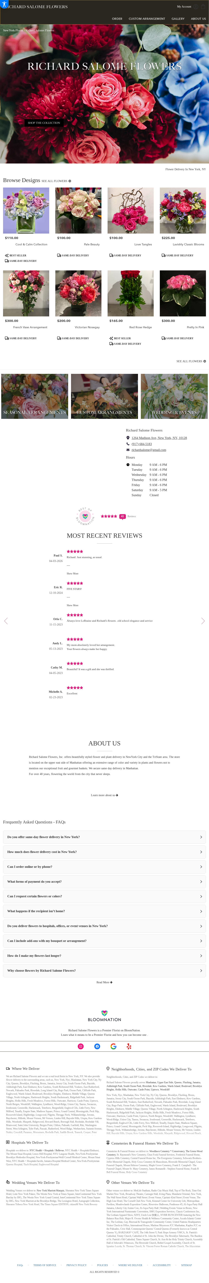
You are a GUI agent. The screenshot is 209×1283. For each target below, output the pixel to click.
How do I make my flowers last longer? (34, 955)
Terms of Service (44, 1265)
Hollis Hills (121, 1089)
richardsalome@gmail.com (149, 450)
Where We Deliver (26, 1069)
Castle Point (144, 1089)
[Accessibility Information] (4, 4)
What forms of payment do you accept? (34, 881)
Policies (102, 1265)
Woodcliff (165, 1089)
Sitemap (186, 1265)
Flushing (187, 1082)
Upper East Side (165, 1082)
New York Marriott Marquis (50, 1190)
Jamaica (196, 1082)
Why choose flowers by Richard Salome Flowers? (41, 970)
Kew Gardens (159, 1086)
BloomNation (132, 1030)
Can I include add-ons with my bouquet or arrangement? (47, 941)
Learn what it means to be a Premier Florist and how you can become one (104, 1034)
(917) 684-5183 (142, 444)
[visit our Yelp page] (129, 1046)
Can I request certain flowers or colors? (34, 896)
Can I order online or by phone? (29, 866)
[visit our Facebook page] (97, 1046)
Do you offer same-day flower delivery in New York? (43, 837)
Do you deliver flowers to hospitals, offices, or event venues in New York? (57, 926)
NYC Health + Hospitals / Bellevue (47, 1150)
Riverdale (147, 1086)
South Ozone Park (132, 1086)
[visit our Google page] (113, 1046)
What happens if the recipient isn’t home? (36, 911)
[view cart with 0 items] (203, 6)
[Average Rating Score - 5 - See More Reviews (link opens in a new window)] (109, 516)
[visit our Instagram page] (81, 1046)
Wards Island (174, 1086)
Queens (178, 1082)
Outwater (132, 1089)
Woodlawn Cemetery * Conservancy (167, 1151)
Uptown (155, 1089)
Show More (72, 573)
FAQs (20, 1265)
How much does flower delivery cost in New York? (42, 852)
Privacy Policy (77, 1265)
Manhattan (151, 1082)
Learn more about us (103, 795)
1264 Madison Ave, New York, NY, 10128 (159, 438)
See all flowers (55, 181)
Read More (103, 982)
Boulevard (186, 1086)
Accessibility (162, 1265)
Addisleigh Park (114, 1086)
